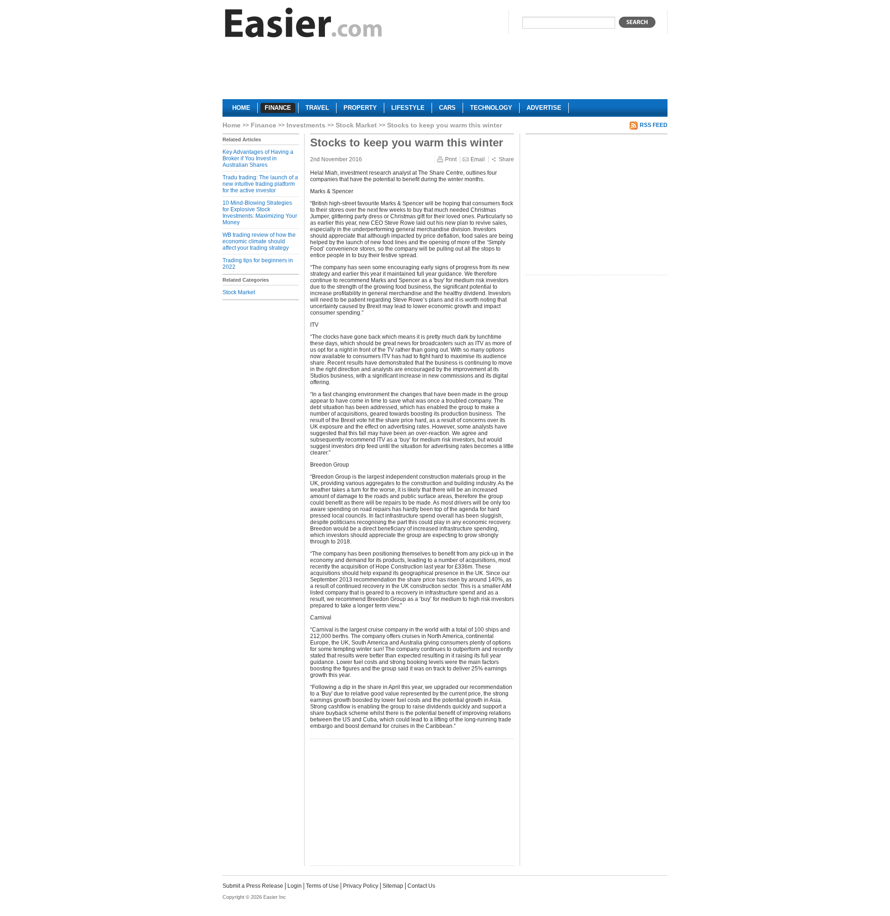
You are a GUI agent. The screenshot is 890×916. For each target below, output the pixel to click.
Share (506, 159)
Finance (263, 125)
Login (294, 886)
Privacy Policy (360, 886)
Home (231, 125)
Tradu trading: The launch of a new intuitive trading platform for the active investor (260, 184)
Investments (305, 125)
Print (451, 159)
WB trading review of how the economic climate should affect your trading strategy (259, 241)
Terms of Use (322, 886)
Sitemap (392, 886)
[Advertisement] (445, 72)
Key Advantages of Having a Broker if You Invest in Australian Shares (257, 158)
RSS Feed (654, 125)
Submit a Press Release (252, 886)
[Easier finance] (303, 24)
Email (477, 159)
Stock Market (356, 125)
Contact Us (421, 886)
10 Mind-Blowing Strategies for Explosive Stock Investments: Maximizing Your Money (259, 213)
